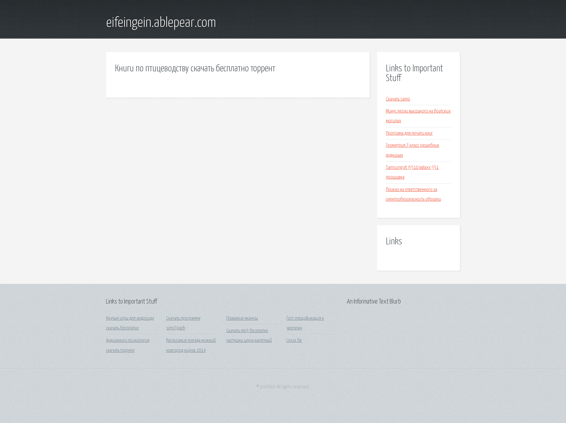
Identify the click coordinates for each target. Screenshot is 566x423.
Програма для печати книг (409, 133)
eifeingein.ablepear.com (161, 23)
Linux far (294, 340)
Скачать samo (398, 99)
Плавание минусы (242, 318)
